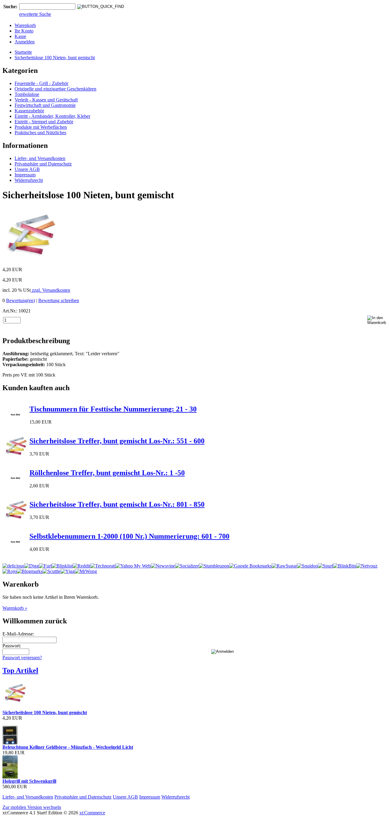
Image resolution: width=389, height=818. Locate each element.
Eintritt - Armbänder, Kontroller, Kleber (52, 116)
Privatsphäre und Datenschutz (43, 163)
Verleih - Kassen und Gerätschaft (46, 99)
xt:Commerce (92, 812)
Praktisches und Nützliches (40, 132)
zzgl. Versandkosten (50, 290)
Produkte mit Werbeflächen (41, 127)
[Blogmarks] (30, 571)
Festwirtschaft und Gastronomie (45, 105)
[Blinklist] (62, 565)
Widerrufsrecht (29, 180)
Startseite (23, 52)
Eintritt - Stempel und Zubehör (44, 121)
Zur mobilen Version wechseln (31, 807)
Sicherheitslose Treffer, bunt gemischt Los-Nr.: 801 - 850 (117, 504)
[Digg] (31, 565)
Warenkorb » (14, 608)
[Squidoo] (307, 565)
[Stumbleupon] (214, 565)
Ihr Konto (24, 30)
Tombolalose (27, 94)
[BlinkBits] (344, 565)
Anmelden (25, 41)
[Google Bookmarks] (250, 565)
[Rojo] (9, 571)
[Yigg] (67, 571)
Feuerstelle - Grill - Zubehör (41, 83)
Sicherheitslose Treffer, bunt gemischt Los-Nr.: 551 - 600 (117, 441)
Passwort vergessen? (22, 657)
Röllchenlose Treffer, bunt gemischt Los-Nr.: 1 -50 (107, 473)
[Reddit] (81, 565)
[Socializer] (187, 565)
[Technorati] (102, 565)
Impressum (25, 174)
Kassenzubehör (29, 110)
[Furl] (45, 565)
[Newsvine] (163, 565)
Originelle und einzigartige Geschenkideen (55, 88)
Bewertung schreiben (58, 300)
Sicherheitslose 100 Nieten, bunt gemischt (55, 57)
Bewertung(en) (20, 300)
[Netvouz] (366, 565)
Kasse (20, 36)
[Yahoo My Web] (133, 565)
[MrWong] (86, 571)
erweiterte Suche (35, 14)
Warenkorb (25, 25)
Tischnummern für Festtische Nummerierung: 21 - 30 (113, 409)
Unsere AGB (27, 169)
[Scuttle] (51, 571)
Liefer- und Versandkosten (40, 158)
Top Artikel (20, 670)
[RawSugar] (284, 565)
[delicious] (13, 565)
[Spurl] (325, 565)
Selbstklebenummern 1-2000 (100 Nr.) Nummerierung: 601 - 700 (129, 536)
